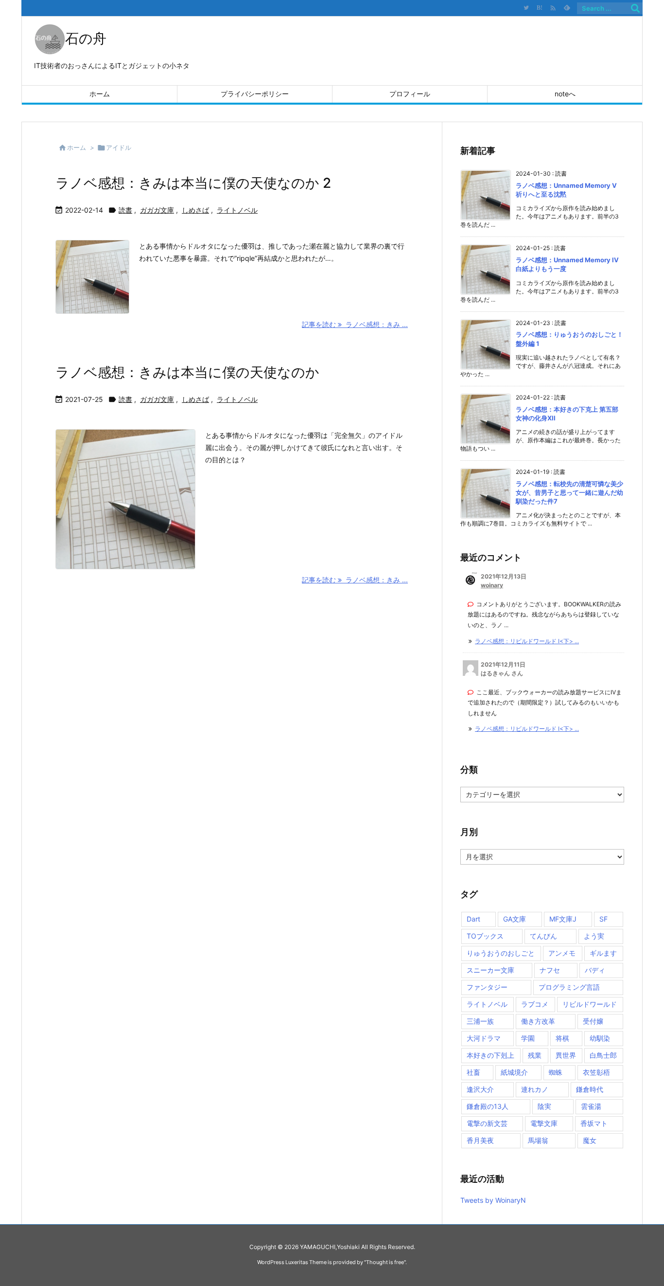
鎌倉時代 (589, 1089)
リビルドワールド (589, 1004)
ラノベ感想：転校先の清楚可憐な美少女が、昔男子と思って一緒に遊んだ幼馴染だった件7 (569, 492)
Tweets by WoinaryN (493, 1200)
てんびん (543, 936)
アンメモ (562, 953)
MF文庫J (563, 919)
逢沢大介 (480, 1089)
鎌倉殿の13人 (487, 1106)
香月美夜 (480, 1140)
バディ (595, 970)
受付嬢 (593, 1021)
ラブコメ (534, 1004)
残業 (535, 1055)
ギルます (603, 953)
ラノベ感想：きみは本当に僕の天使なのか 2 (193, 183)
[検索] (635, 8)
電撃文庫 (544, 1123)
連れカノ (534, 1089)
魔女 (589, 1140)
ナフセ (550, 970)
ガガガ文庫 (157, 210)
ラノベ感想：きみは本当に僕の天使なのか (187, 372)
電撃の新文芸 (487, 1123)
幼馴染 (600, 1038)
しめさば (195, 210)
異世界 (566, 1055)
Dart (473, 919)
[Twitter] (526, 8)
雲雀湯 (591, 1106)
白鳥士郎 (603, 1055)
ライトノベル (237, 210)
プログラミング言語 (569, 987)
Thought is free (385, 1262)
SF (603, 919)
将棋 (562, 1038)
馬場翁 (538, 1140)
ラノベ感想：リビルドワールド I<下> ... (527, 641)
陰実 (544, 1106)
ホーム (76, 147)
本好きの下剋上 (490, 1055)
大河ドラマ (484, 1038)
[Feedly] (567, 8)
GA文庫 (514, 919)
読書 (125, 210)
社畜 (473, 1072)
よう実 (594, 936)
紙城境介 (514, 1072)
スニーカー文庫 (490, 970)
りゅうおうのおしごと (501, 953)
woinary (492, 585)
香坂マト (594, 1123)
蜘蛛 (555, 1072)
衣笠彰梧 (596, 1072)
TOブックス (485, 936)
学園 (528, 1038)
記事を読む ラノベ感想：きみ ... (355, 324)
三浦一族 (480, 1021)
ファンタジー (487, 987)
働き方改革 (538, 1021)
